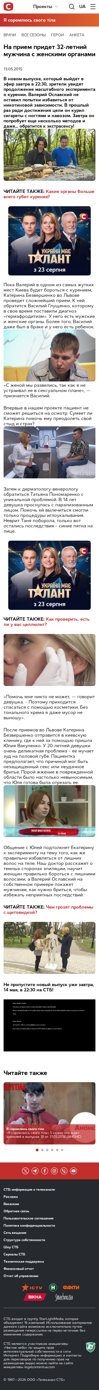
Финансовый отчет (19, 1269)
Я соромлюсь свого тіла (30, 20)
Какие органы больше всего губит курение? (49, 194)
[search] (72, 6)
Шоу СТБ (11, 1247)
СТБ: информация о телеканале (29, 1190)
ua (82, 6)
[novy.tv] (53, 1288)
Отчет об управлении (21, 1276)
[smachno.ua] (64, 1297)
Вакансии (11, 1204)
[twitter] (25, 1170)
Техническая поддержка (24, 1261)
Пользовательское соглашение (29, 1218)
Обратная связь (16, 1211)
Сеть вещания (15, 1233)
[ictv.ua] (31, 1288)
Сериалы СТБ (14, 1254)
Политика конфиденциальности (29, 1225)
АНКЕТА (76, 35)
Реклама (11, 1197)
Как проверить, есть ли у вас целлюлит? (47, 622)
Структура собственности (24, 1240)
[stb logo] (8, 7)
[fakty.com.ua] (71, 1288)
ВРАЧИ (10, 35)
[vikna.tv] (35, 1297)
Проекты (42, 6)
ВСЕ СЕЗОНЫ (33, 35)
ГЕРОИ (57, 35)
